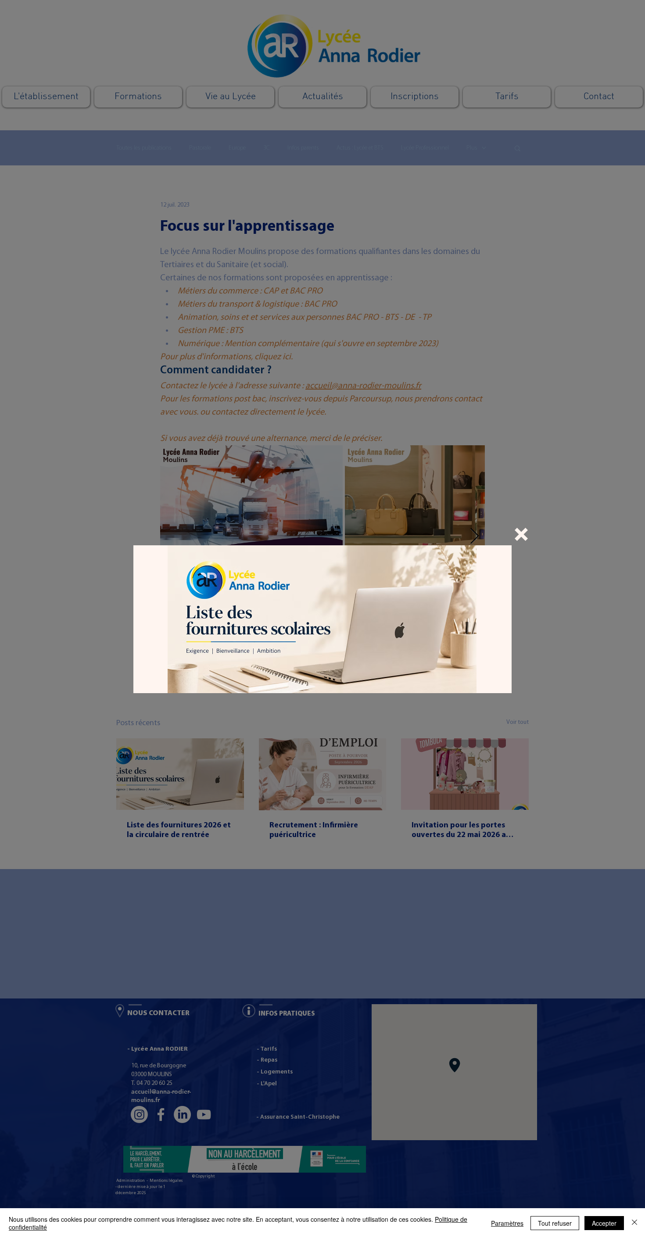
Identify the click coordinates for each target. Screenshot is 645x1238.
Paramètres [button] (507, 1223)
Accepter (604, 1223)
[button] (521, 534)
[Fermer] (634, 1223)
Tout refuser (555, 1223)
